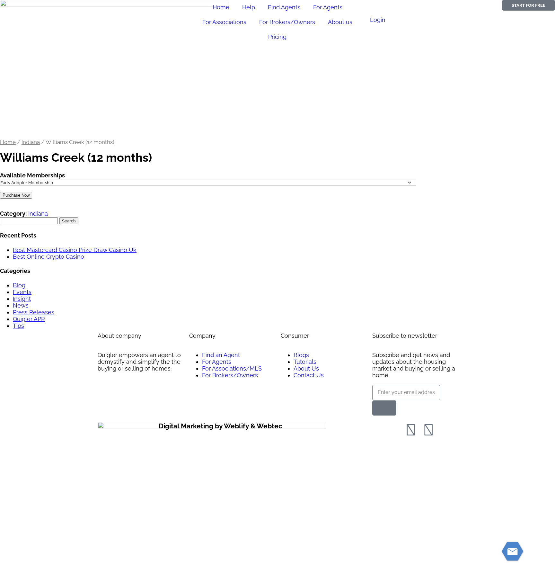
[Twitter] (428, 430)
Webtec (269, 426)
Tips (18, 325)
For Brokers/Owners (287, 22)
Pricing (277, 36)
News (21, 305)
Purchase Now (16, 195)
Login (377, 19)
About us (340, 22)
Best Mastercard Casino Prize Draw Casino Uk (75, 249)
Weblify (236, 426)
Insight (22, 298)
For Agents (327, 7)
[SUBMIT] (384, 408)
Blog (19, 285)
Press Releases (33, 312)
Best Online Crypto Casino (48, 256)
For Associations (224, 22)
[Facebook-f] (411, 430)
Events (22, 292)
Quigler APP (29, 319)
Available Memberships (32, 175)
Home (221, 7)
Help (248, 7)
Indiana (31, 142)
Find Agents (284, 7)
